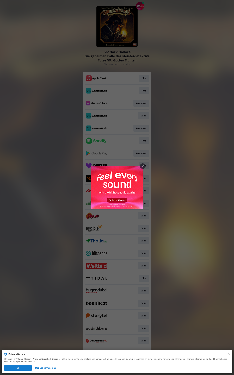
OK (18, 368)
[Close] (228, 354)
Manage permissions (45, 368)
